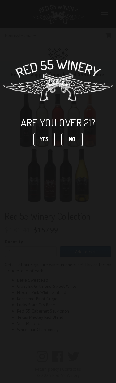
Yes (44, 139)
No (72, 139)
